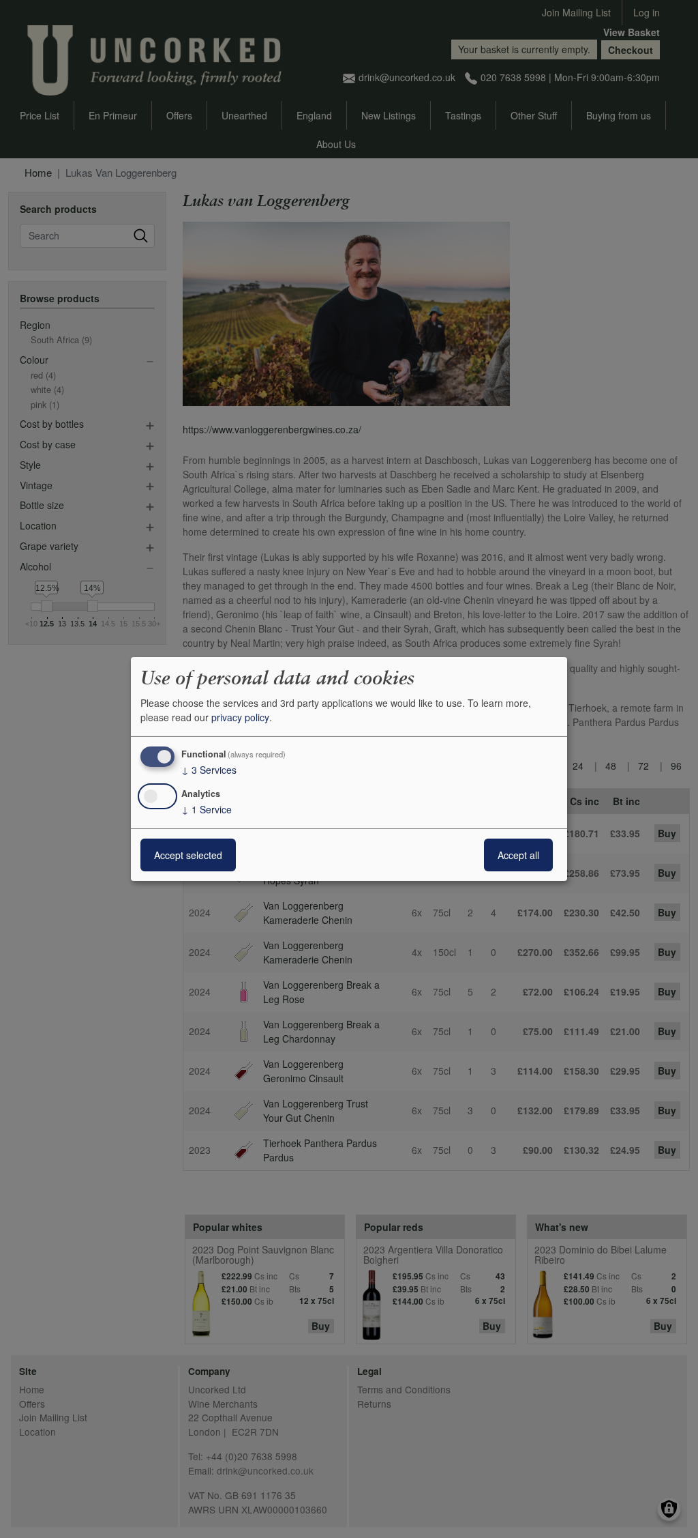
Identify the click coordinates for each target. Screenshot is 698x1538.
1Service (206, 809)
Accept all (518, 855)
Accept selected (188, 855)
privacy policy (240, 717)
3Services (209, 770)
